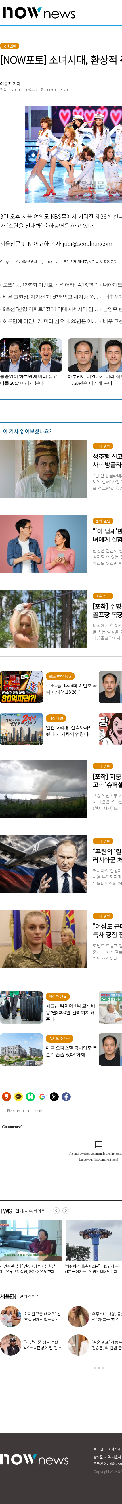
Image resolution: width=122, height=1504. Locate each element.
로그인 (98, 1448)
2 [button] (99, 1368)
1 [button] (95, 1368)
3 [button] (103, 1368)
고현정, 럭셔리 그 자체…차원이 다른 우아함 (41, 1347)
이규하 (6, 84)
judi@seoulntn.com (87, 243)
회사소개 (114, 1448)
